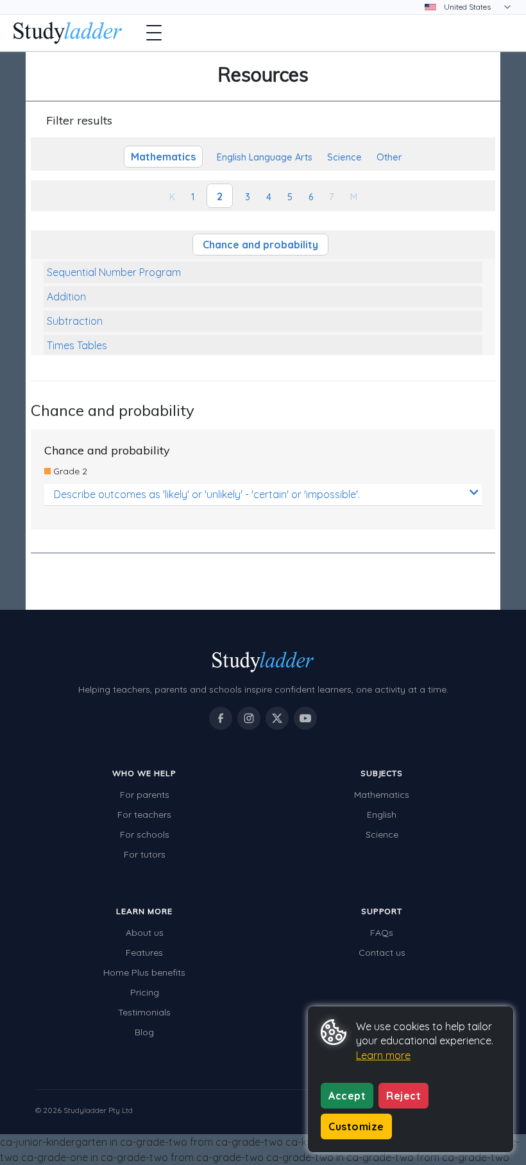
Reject (403, 1095)
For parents (144, 794)
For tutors (144, 854)
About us (145, 932)
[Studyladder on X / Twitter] (277, 718)
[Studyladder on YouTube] (305, 718)
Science (382, 834)
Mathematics (381, 794)
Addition (66, 296)
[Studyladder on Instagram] (248, 718)
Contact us (382, 952)
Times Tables (77, 345)
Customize (356, 1126)
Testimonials (144, 1012)
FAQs (381, 932)
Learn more (383, 1055)
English (381, 814)
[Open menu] (154, 33)
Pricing (144, 992)
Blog (144, 1032)
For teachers (144, 814)
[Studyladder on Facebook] (220, 718)
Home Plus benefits (144, 972)
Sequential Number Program (114, 272)
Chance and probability (260, 244)
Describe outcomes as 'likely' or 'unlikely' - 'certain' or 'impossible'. (207, 494)
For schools (144, 834)
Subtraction (75, 321)
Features (144, 952)
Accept (347, 1095)
